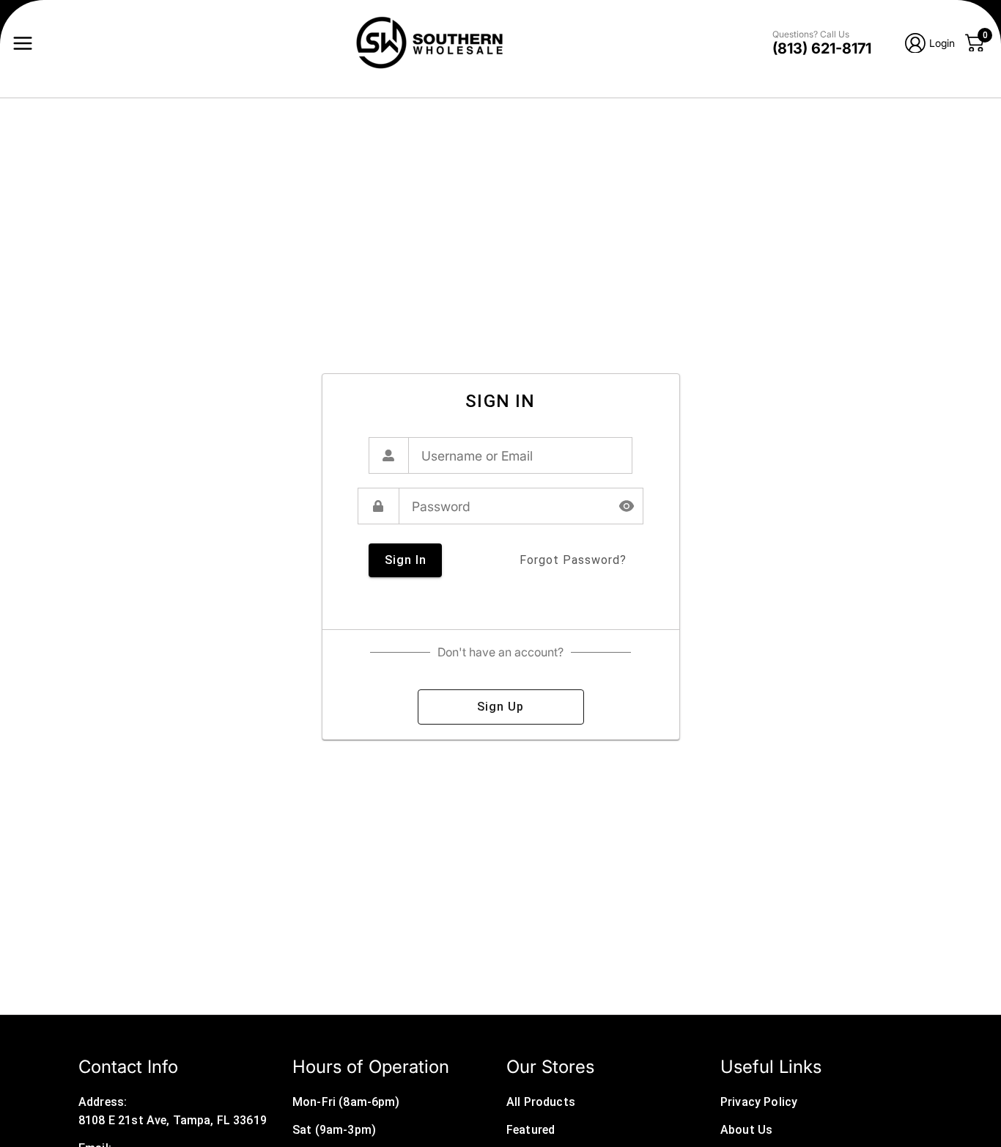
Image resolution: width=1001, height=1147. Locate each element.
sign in (405, 560)
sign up (500, 707)
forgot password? (573, 560)
